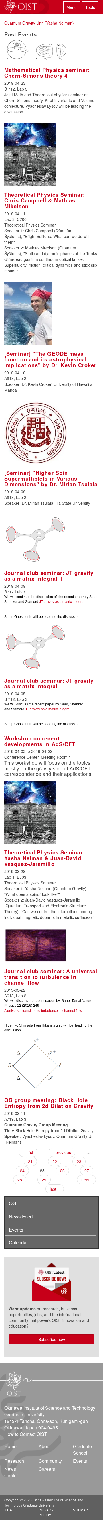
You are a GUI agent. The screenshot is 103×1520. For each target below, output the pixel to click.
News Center (11, 1472)
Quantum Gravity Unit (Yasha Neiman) (39, 23)
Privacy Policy (46, 1512)
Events (16, 1229)
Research (14, 1461)
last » (55, 1189)
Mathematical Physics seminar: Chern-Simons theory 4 (47, 72)
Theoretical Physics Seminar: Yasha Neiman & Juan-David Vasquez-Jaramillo (44, 858)
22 (54, 1161)
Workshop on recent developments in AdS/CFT (39, 741)
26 (62, 1170)
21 (30, 1161)
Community (50, 1461)
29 (44, 1180)
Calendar (18, 1242)
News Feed (21, 1216)
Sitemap (80, 1509)
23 (79, 1161)
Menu (71, 7)
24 (22, 1170)
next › (86, 1180)
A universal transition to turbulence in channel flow (43, 1011)
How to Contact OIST (25, 1434)
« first (28, 1152)
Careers (47, 1469)
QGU (14, 1203)
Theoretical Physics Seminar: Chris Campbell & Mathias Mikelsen (44, 200)
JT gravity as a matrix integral (61, 602)
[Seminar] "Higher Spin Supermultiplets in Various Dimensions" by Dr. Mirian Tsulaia (51, 478)
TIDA (8, 1509)
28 (19, 1180)
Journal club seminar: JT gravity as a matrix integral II (49, 575)
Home (10, 1446)
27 (86, 1170)
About (45, 1446)
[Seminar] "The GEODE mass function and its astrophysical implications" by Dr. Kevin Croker (50, 359)
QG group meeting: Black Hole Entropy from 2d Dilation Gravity (49, 1103)
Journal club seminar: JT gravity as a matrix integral (49, 683)
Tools (90, 7)
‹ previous (62, 1152)
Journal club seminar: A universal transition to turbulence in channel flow (50, 977)
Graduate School (82, 1449)
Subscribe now (51, 1339)
